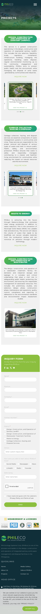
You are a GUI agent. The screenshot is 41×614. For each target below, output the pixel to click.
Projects (4, 574)
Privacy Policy (15, 498)
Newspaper (24, 464)
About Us (4, 570)
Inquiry (7, 426)
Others (6, 448)
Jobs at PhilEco (26, 570)
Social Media (11, 464)
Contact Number (10, 417)
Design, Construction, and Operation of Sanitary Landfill (21, 430)
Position (7, 386)
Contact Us (24, 574)
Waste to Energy (13, 438)
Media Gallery (25, 566)
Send (20, 505)
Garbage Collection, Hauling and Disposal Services (19, 442)
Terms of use (29, 498)
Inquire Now (20, 77)
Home (3, 566)
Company (8, 397)
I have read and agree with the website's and (22, 497)
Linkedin (10, 468)
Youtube (28, 468)
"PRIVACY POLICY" (27, 604)
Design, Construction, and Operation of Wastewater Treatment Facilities (21, 435)
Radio (19, 468)
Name (6, 376)
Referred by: (8, 473)
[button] (17, 112)
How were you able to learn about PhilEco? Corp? (20, 460)
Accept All (30, 609)
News (34, 464)
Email (6, 407)
